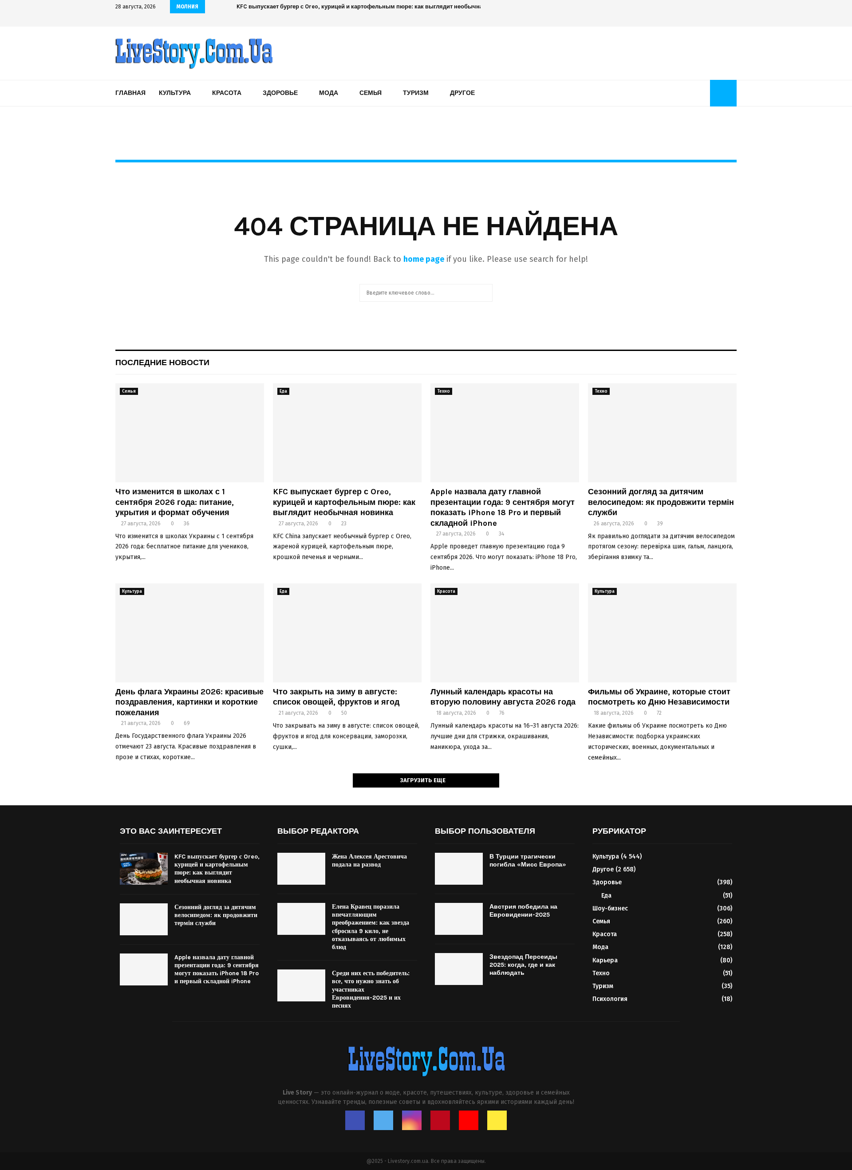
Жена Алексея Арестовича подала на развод (369, 860)
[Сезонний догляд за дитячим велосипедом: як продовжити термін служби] (662, 432)
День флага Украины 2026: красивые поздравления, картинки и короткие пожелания (189, 702)
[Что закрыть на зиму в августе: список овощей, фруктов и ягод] (347, 632)
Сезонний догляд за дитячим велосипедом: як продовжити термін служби (661, 502)
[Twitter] (383, 1120)
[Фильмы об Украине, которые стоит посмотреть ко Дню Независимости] (662, 632)
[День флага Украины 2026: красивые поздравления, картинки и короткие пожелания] (189, 632)
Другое (462, 93)
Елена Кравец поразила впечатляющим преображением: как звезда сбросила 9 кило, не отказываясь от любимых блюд (370, 927)
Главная (130, 93)
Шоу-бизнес (610, 908)
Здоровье (280, 93)
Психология (609, 999)
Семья (370, 93)
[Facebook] (355, 1120)
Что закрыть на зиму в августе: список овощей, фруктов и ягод (336, 697)
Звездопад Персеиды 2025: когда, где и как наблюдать (523, 965)
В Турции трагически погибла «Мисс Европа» (527, 860)
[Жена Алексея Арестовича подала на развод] (301, 869)
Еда (283, 391)
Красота (226, 93)
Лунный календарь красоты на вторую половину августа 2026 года (503, 697)
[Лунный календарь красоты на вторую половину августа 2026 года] (504, 632)
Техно (443, 391)
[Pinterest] (440, 1120)
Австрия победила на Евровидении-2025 (523, 910)
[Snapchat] (497, 1120)
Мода (328, 93)
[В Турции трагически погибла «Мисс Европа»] (459, 869)
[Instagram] (412, 1120)
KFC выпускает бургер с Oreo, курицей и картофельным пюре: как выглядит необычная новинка (380, 6)
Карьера (605, 960)
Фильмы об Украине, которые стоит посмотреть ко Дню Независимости (659, 697)
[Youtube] (468, 1120)
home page (423, 259)
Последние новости (162, 362)
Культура (175, 93)
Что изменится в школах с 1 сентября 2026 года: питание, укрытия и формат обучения (174, 502)
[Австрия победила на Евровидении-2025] (459, 919)
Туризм (416, 93)
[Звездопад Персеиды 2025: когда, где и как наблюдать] (459, 969)
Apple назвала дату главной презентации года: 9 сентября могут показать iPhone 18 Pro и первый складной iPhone (502, 507)
